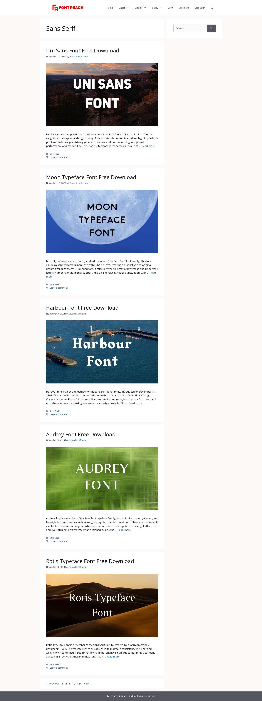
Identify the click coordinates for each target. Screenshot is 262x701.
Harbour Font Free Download (82, 307)
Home (109, 7)
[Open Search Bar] (212, 7)
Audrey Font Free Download (81, 434)
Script (122, 7)
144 (79, 683)
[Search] (211, 28)
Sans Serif (184, 7)
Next (88, 683)
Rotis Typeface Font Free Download (90, 561)
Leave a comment (59, 157)
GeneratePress (147, 696)
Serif (170, 7)
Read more (148, 146)
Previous (53, 683)
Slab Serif (200, 7)
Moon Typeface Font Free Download (91, 177)
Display (138, 7)
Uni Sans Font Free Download (82, 50)
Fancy (155, 7)
